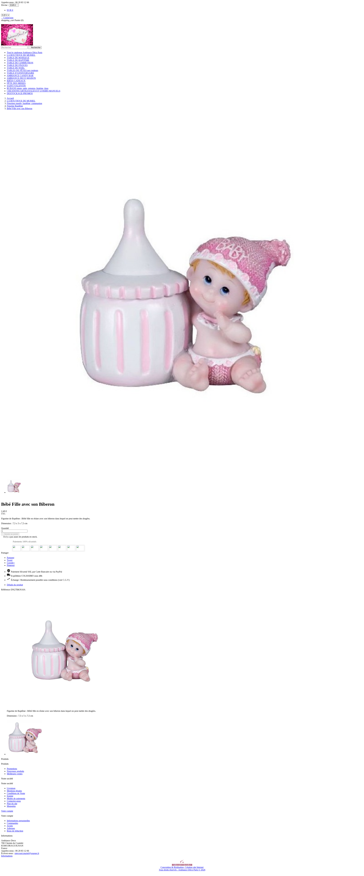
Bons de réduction (15, 831)
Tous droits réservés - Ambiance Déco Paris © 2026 (182, 870)
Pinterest (11, 565)
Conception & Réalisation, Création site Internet (182, 867)
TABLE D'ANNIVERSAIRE (20, 73)
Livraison (11, 788)
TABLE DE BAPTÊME (18, 60)
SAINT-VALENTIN (16, 86)
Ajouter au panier (10, 534)
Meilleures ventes (14, 774)
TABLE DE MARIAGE (18, 57)
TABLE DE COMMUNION (20, 63)
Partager (10, 557)
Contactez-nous (14, 801)
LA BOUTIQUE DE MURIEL (21, 55)
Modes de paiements (16, 798)
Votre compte (7, 811)
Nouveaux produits (15, 771)
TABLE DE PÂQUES (17, 65)
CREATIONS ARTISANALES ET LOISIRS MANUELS (33, 91)
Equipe (10, 796)
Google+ (11, 563)
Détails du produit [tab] (15, 585)
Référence (6, 589)
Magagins (11, 806)
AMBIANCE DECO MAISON (21, 78)
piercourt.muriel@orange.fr (27, 853)
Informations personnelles (18, 820)
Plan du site (12, 803)
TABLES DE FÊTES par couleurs (22, 70)
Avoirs (10, 826)
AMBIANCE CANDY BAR (20, 75)
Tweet (9, 560)
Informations (7, 856)
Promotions (12, 768)
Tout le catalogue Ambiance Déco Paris (24, 52)
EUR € (10, 10)
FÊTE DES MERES (16, 83)
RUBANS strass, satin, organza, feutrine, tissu (27, 88)
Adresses (11, 828)
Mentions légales (14, 791)
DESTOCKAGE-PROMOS (20, 93)
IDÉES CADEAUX (16, 80)
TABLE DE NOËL (16, 68)
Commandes (12, 823)
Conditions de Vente (16, 793)
